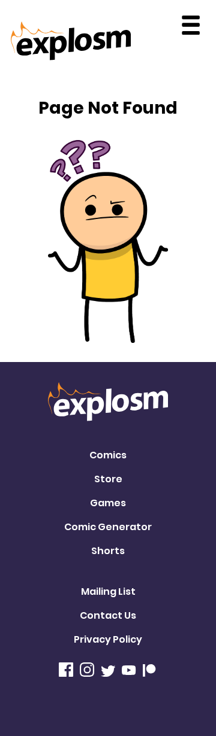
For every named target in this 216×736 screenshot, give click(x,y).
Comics (108, 455)
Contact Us (108, 615)
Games (108, 503)
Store (108, 479)
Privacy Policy (108, 639)
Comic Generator (108, 527)
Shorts (108, 551)
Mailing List (108, 591)
